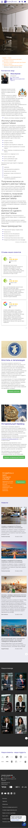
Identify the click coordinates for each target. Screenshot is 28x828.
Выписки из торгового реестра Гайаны (13, 65)
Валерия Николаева (5, 727)
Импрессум (5, 804)
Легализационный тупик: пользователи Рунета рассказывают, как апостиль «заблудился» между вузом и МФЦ (13, 640)
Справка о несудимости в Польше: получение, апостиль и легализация (11, 526)
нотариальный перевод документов (9, 439)
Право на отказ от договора (8, 813)
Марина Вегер (20, 706)
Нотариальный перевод (12, 423)
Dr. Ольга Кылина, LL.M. (6, 701)
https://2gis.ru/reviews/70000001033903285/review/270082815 (5, 260)
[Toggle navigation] (2, 2)
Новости (4, 502)
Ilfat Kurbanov (4, 614)
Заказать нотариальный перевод (14, 457)
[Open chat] (24, 824)
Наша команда (7, 668)
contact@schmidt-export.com (9, 778)
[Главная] (11, 1)
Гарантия (4, 801)
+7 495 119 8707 (15, 77)
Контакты (4, 798)
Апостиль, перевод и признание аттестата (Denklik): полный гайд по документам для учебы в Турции (13, 596)
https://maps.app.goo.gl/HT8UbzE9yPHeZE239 (5, 305)
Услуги (9, 57)
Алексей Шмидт (7, 685)
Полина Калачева (5, 536)
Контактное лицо (7, 71)
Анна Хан (19, 728)
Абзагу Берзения (15, 73)
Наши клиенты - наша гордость (13, 752)
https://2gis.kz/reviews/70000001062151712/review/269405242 (5, 282)
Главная (4, 57)
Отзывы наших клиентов (11, 252)
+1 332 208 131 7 (6, 776)
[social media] (2, 793)
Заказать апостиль (14, 391)
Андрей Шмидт (5, 648)
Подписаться (20, 482)
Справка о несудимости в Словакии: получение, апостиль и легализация (11, 561)
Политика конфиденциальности (9, 807)
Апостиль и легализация (13, 360)
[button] (19, 2)
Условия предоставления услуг (9, 810)
